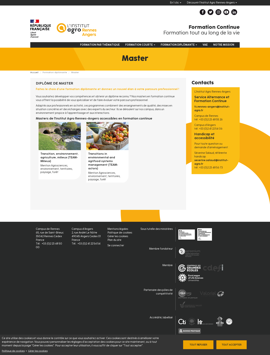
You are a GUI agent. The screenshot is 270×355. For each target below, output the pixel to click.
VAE (205, 44)
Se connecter (115, 245)
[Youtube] (226, 12)
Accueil (34, 72)
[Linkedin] (234, 12)
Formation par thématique (100, 44)
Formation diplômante (178, 44)
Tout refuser (198, 344)
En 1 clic (174, 2)
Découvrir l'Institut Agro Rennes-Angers (211, 2)
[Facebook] (203, 12)
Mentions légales (117, 229)
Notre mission (223, 44)
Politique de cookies (13, 351)
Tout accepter (231, 344)
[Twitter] (210, 12)
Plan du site (114, 240)
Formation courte (139, 44)
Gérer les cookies (38, 351)
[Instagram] (218, 12)
